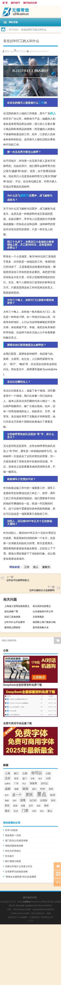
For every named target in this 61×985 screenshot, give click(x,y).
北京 (7, 778)
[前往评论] (57, 874)
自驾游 (43, 800)
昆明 (51, 788)
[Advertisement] (30, 954)
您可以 (44, 783)
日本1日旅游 (11, 830)
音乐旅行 (9, 855)
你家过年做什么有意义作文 (18, 866)
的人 (53, 113)
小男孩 (31, 920)
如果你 (7, 783)
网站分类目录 (48, 901)
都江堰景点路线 (13, 861)
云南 (24, 773)
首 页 (5, 2)
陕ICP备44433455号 (43, 905)
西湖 (15, 805)
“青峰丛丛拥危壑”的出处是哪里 (20, 876)
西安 (7, 805)
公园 (48, 773)
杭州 (52, 795)
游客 (23, 800)
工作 (41, 102)
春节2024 (14, 29)
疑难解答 (29, 905)
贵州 (31, 805)
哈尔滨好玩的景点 (42, 606)
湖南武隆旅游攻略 (14, 845)
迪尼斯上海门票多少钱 (44, 622)
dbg (12, 51)
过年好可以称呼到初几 (18, 580)
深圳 (14, 800)
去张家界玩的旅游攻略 (16, 871)
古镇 (32, 778)
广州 (16, 783)
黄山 (49, 810)
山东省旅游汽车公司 (43, 611)
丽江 (16, 773)
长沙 (16, 810)
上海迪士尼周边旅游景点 (16, 606)
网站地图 (20, 905)
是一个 (17, 794)
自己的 (33, 800)
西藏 (23, 805)
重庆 (7, 810)
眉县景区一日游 (13, 835)
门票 (25, 810)
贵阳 (38, 805)
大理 (48, 778)
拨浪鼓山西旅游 (12, 627)
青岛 (42, 811)
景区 (29, 794)
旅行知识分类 (30, 2)
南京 (16, 778)
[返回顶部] (57, 882)
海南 (7, 800)
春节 (6, 795)
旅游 (25, 788)
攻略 (16, 788)
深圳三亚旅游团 (12, 616)
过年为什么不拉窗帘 (14, 622)
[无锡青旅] (30, 11)
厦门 (24, 778)
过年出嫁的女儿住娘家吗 (41, 590)
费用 (46, 805)
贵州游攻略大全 (41, 627)
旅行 (34, 788)
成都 (7, 789)
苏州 (53, 800)
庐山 (24, 783)
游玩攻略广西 (11, 611)
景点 (41, 793)
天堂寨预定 (38, 616)
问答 (34, 810)
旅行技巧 (15, 2)
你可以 (36, 772)
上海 (7, 773)
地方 (40, 778)
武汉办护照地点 (13, 850)
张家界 (33, 783)
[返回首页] (57, 866)
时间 (42, 788)
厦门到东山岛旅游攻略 (16, 840)
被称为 (24, 195)
